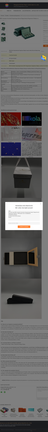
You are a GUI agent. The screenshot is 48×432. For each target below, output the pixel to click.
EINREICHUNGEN (24, 226)
